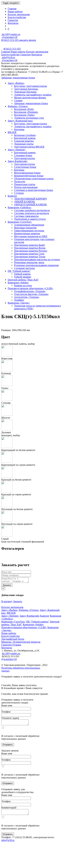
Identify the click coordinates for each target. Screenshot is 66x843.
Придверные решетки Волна (29, 248)
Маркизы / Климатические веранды (20, 641)
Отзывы (16, 644)
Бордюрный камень (25, 138)
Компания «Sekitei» (18, 282)
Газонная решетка (24, 141)
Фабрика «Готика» (18, 106)
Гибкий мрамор (22, 276)
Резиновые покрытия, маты (29, 262)
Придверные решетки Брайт (29, 245)
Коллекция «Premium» (26, 112)
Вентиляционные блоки (27, 172)
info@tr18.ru (7, 840)
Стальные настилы (24, 268)
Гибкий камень (22, 274)
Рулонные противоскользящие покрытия (36, 265)
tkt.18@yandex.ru (11, 653)
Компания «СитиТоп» (20, 222)
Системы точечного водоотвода (31, 213)
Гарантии (13, 20)
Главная (12, 8)
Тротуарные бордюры (26, 89)
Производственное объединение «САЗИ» (30, 288)
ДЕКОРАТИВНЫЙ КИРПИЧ (30, 198)
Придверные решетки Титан (29, 256)
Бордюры (19, 129)
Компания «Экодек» (19, 302)
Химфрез (19, 300)
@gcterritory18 (9, 37)
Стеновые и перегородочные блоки (33, 190)
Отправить (8, 744)
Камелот (12, 195)
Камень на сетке (23, 285)
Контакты (13, 23)
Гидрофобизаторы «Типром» (30, 291)
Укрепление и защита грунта (30, 219)
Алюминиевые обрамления (29, 224)
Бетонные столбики (25, 135)
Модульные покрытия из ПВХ (30, 236)
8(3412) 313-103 (10, 40)
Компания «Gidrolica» (19, 207)
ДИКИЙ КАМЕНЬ (24, 201)
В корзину (6, 601)
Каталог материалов (19, 14)
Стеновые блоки (23, 155)
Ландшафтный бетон (12, 639)
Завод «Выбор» (16, 83)
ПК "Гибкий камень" (19, 271)
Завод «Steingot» (16, 149)
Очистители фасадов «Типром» (31, 294)
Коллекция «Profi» (24, 109)
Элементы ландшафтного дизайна (32, 94)
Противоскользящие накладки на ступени (37, 259)
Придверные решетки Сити (29, 253)
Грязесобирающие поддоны (29, 230)
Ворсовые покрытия (25, 227)
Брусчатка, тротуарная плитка (30, 86)
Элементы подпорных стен (29, 117)
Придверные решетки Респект (30, 250)
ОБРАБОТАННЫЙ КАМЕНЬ (30, 204)
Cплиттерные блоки (25, 167)
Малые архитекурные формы (30, 97)
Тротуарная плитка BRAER (29, 146)
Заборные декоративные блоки (18, 77)
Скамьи (18, 100)
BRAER (12, 132)
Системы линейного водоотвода (32, 210)
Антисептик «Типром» (26, 297)
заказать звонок (27, 40)
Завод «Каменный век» (20, 120)
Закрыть (17, 601)
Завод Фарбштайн (17, 161)
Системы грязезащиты (26, 216)
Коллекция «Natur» (24, 115)
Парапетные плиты (24, 184)
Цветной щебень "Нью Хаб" (23, 279)
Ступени (19, 193)
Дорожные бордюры (25, 91)
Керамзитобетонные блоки (28, 175)
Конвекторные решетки (27, 233)
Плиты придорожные (26, 187)
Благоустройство (17, 17)
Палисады (19, 181)
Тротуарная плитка (24, 158)
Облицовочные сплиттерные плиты (34, 178)
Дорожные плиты (23, 143)
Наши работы (15, 11)
